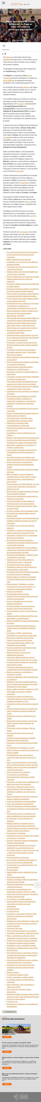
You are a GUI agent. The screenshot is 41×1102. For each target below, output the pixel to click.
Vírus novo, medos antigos (16, 999)
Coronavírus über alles (14, 928)
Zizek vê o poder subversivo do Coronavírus (22, 931)
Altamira (8, 57)
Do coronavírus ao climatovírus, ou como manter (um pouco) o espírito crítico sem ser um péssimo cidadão (23, 750)
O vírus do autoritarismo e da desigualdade (21, 801)
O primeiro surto (12, 1002)
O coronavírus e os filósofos (16, 833)
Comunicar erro (9, 1012)
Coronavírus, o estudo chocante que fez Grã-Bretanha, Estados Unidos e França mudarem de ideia (22, 345)
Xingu (27, 202)
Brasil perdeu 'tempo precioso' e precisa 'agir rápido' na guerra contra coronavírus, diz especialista (22, 723)
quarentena (25, 183)
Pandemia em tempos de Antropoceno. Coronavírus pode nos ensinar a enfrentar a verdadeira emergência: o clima (21, 699)
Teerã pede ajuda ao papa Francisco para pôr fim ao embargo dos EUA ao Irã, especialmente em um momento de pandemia (23, 337)
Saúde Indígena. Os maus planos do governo (22, 328)
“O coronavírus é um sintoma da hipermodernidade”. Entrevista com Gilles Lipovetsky (21, 777)
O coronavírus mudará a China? (17, 975)
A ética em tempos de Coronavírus (18, 772)
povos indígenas (8, 80)
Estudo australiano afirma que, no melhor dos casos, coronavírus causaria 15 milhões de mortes (22, 711)
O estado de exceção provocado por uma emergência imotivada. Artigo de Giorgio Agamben (21, 967)
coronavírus (24, 232)
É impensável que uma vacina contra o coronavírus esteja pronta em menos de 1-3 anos (21, 757)
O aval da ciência (13, 911)
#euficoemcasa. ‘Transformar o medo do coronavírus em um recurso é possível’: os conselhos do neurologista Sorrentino (21, 586)
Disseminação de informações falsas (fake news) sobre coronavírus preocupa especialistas (21, 904)
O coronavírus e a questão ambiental (19, 899)
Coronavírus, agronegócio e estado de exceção (23, 933)
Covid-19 (21, 104)
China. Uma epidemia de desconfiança (20, 804)
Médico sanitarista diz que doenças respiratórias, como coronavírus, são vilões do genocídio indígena (22, 262)
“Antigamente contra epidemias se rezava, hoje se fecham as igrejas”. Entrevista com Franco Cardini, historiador (23, 923)
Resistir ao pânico (13, 972)
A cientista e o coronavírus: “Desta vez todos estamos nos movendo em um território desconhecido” (22, 916)
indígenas (6, 59)
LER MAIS (7, 1037)
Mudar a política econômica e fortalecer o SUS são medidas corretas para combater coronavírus (22, 691)
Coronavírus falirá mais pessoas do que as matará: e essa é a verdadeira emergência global (21, 628)
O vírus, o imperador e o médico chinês (20, 977)
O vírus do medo (12, 870)
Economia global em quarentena (18, 857)
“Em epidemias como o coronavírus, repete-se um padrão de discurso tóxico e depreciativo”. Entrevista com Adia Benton (22, 955)
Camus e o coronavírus (15, 591)
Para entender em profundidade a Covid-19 (21, 396)
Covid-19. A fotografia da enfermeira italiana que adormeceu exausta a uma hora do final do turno (23, 809)
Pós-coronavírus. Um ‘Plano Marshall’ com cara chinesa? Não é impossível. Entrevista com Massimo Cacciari (23, 486)
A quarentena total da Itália (16, 877)
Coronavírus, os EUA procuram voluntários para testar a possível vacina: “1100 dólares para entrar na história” (21, 352)
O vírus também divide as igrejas (18, 594)
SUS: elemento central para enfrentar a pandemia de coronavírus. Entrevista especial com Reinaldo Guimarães (22, 543)
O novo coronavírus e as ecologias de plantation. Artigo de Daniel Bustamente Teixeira (20, 464)
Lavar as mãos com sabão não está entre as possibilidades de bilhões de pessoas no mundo (22, 452)
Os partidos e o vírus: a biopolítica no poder (21, 945)
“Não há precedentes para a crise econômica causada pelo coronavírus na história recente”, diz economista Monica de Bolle (22, 550)
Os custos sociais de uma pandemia (19, 565)
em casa (6, 137)
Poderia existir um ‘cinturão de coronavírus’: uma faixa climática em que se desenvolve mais (21, 579)
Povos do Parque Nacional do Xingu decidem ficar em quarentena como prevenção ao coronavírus (22, 255)
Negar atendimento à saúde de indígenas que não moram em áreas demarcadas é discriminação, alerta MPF (22, 313)
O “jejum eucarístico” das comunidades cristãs (22, 511)
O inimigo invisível (13, 909)
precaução (19, 171)
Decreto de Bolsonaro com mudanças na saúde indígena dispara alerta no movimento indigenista (23, 279)
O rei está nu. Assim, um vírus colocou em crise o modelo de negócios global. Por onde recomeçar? (23, 853)
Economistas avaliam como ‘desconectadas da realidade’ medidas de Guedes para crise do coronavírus (23, 521)
